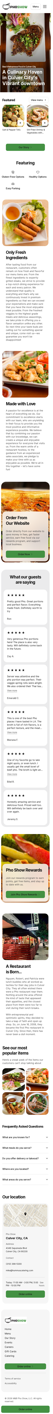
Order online (25, 1294)
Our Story (10, 1337)
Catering (9, 1355)
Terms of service (13, 1378)
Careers (9, 1346)
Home (8, 1329)
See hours (41, 1284)
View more (12, 690)
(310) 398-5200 (14, 1265)
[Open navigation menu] (45, 7)
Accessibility (11, 1383)
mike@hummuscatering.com (19, 1271)
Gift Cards (10, 1351)
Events (8, 1342)
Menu (36, 6)
